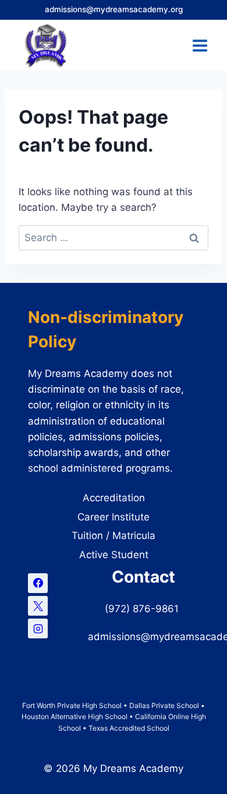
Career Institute (113, 517)
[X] (38, 606)
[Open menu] (199, 45)
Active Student (113, 555)
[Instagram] (38, 628)
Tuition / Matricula (113, 535)
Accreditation (114, 498)
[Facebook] (38, 583)
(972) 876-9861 (143, 609)
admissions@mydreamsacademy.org (114, 9)
